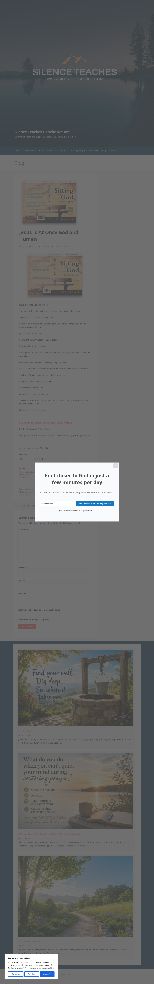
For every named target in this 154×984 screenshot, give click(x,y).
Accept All (47, 974)
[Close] (115, 465)
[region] (31, 966)
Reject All (31, 974)
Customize (16, 974)
